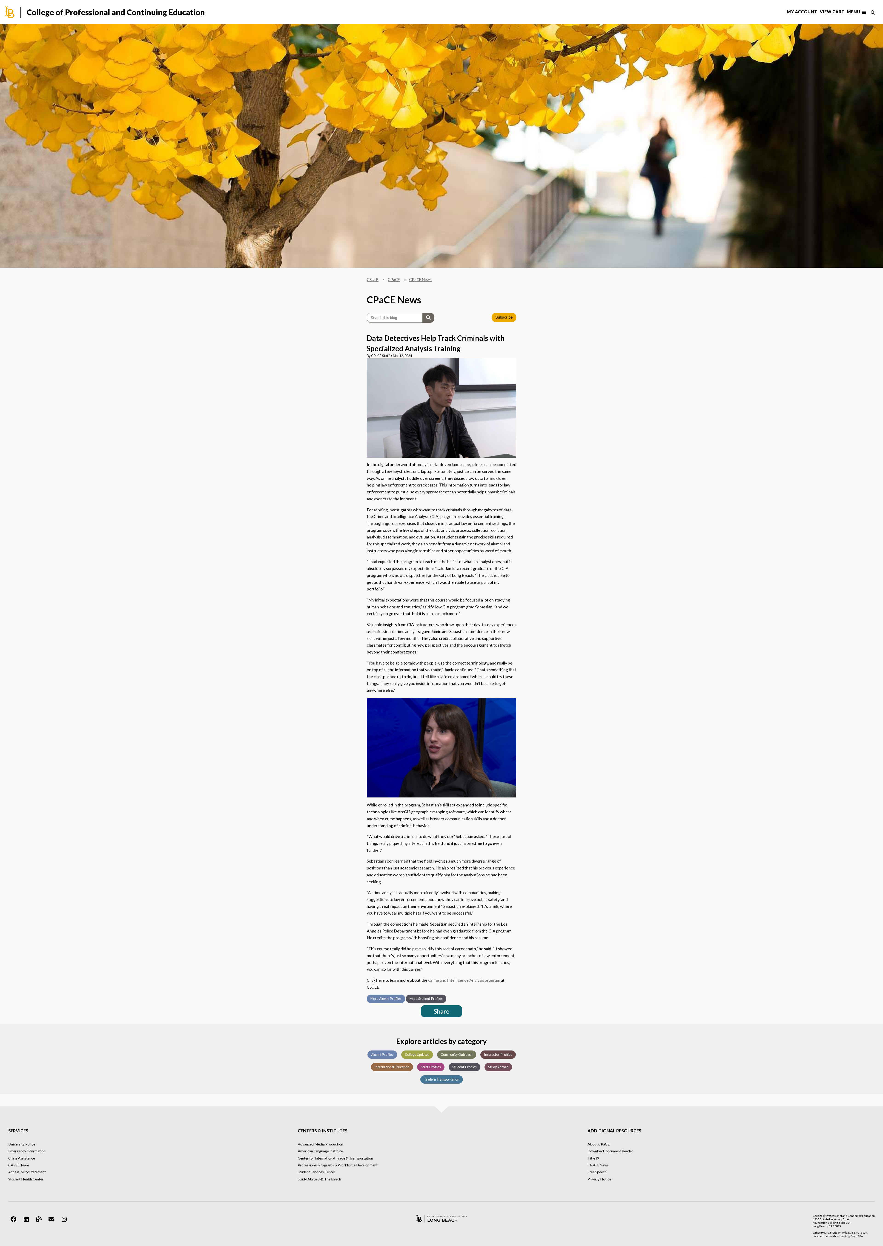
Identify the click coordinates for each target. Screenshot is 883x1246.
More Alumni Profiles (385, 999)
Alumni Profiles (382, 1054)
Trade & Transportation (441, 1079)
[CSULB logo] (442, 1218)
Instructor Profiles (498, 1054)
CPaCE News (420, 279)
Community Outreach (457, 1054)
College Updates (417, 1054)
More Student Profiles (426, 999)
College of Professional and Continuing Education (116, 12)
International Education (392, 1067)
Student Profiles (464, 1067)
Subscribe (504, 317)
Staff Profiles (431, 1067)
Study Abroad (498, 1067)
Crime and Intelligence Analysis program (464, 980)
